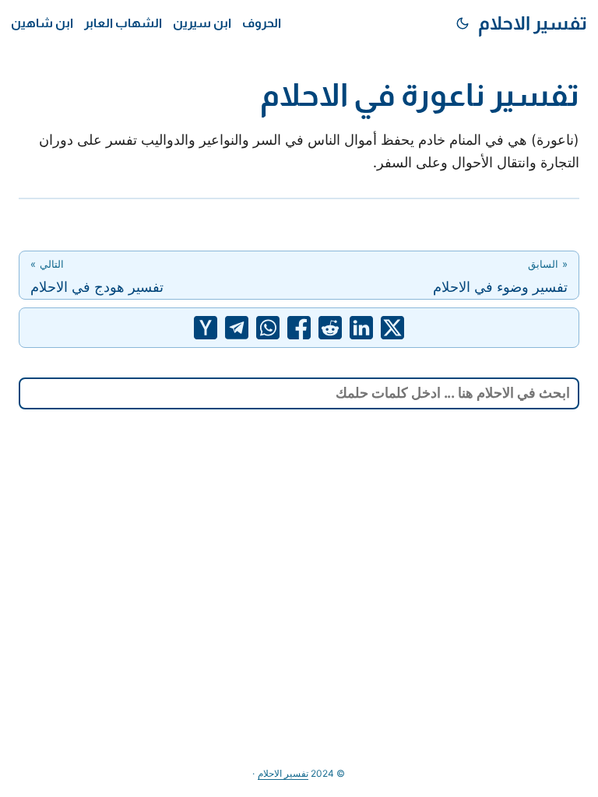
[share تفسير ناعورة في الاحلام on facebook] (299, 327)
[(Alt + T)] (462, 23)
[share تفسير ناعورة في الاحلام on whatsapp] (268, 327)
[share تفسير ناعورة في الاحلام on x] (392, 327)
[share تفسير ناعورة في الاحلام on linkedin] (361, 327)
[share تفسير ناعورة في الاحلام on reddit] (330, 327)
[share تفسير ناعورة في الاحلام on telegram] (236, 327)
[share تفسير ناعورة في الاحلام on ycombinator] (205, 327)
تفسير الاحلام (532, 22)
